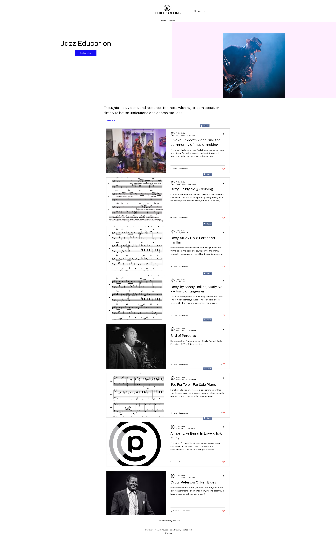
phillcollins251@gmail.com (168, 521)
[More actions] (224, 134)
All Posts (111, 120)
